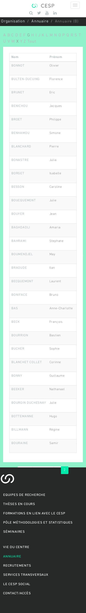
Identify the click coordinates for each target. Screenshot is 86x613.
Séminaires (14, 532)
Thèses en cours (19, 504)
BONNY (16, 376)
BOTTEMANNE (22, 416)
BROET (16, 119)
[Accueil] (43, 5)
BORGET (17, 173)
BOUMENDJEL (22, 254)
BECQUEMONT (22, 281)
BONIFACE (19, 295)
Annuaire (39, 22)
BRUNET (17, 92)
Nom (14, 57)
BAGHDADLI (20, 227)
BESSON (17, 187)
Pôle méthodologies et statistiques (38, 522)
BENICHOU (19, 106)
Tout (31, 41)
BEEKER (17, 389)
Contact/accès (17, 593)
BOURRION (19, 335)
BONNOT (18, 65)
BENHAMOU (20, 133)
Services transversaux (25, 575)
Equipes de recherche (24, 495)
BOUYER (17, 214)
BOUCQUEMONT (23, 200)
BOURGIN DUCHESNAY (28, 403)
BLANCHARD (21, 146)
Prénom (55, 57)
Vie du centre (16, 547)
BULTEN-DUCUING (25, 79)
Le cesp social (16, 584)
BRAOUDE (19, 268)
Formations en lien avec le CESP (34, 513)
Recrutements (17, 565)
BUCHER (17, 348)
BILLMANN (19, 429)
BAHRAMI (18, 241)
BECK (15, 322)
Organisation (13, 22)
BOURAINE (19, 443)
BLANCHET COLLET (26, 362)
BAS (14, 308)
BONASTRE (20, 160)
